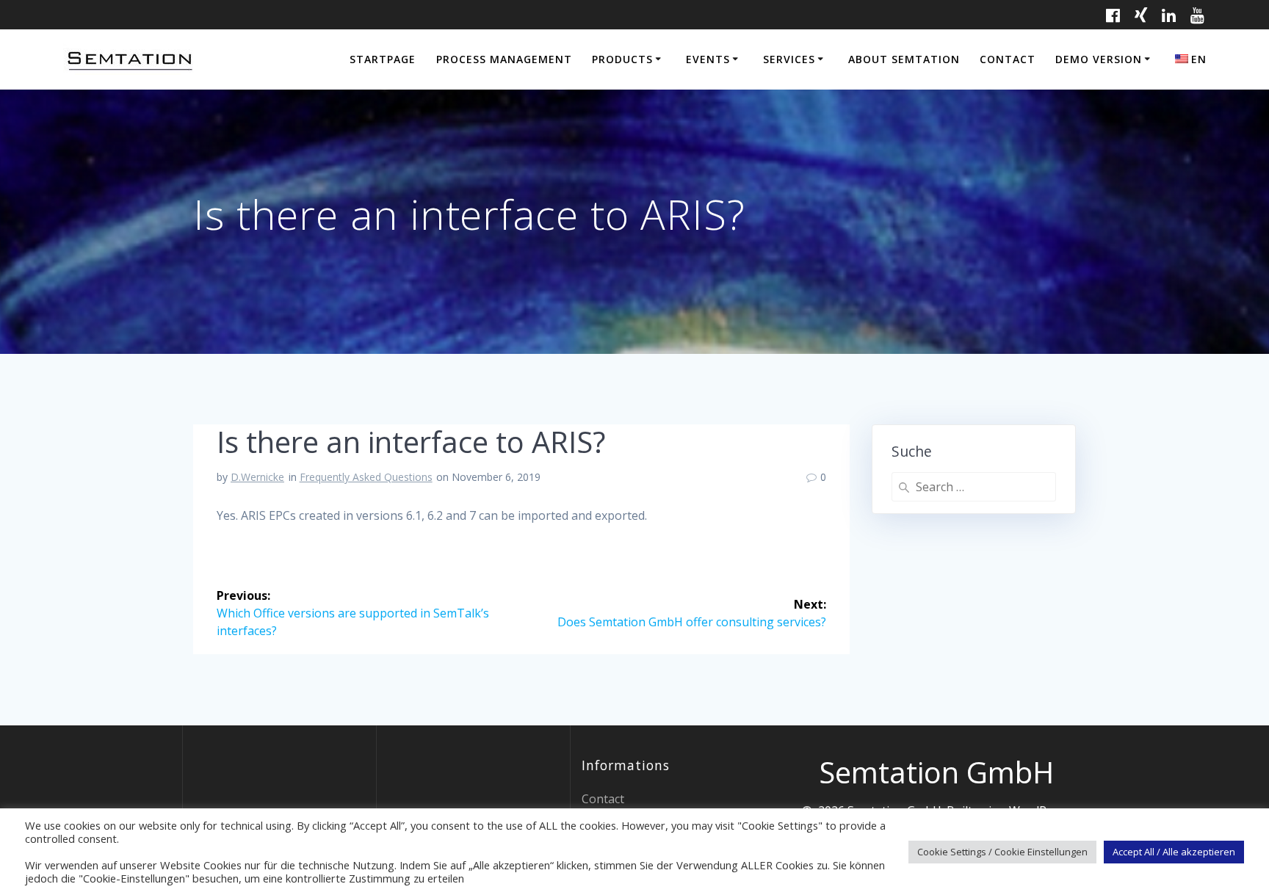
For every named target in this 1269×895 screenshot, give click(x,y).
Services (789, 59)
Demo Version (1098, 59)
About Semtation (904, 59)
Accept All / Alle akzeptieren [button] (1174, 851)
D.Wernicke (257, 477)
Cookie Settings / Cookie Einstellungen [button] (1002, 851)
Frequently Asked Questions (366, 477)
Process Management (504, 59)
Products (622, 59)
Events (708, 59)
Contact (1007, 59)
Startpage (383, 59)
